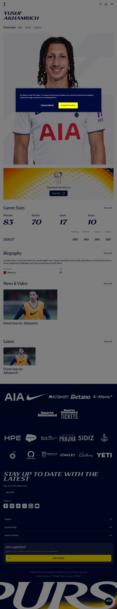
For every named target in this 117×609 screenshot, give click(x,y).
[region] (58, 100)
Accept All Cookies (68, 105)
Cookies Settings (47, 105)
